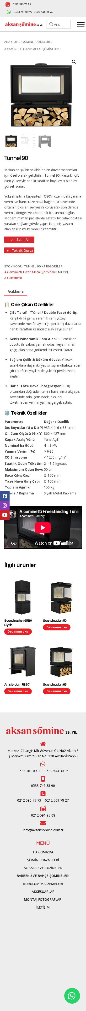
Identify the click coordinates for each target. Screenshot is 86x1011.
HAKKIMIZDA (43, 852)
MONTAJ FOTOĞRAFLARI (43, 899)
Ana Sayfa (12, 42)
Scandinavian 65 (55, 684)
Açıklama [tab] (16, 291)
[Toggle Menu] (81, 24)
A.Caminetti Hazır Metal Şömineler (31, 49)
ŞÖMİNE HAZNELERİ (43, 860)
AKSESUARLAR (43, 891)
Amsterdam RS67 (16, 684)
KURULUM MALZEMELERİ (43, 883)
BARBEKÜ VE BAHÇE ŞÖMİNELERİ (43, 875)
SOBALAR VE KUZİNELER (43, 868)
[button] (74, 62)
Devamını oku (18, 631)
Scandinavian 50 (55, 620)
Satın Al (22, 239)
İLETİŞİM (43, 907)
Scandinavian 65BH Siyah (18, 623)
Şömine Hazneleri (36, 42)
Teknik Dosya (22, 250)
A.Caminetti (13, 278)
